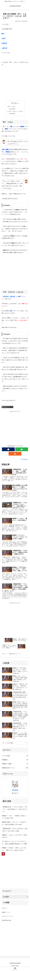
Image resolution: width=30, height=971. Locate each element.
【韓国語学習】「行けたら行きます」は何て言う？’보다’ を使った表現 (14, 830)
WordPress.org (6, 920)
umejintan (15, 790)
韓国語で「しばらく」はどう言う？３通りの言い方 (14, 836)
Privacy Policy (15, 965)
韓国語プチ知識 (15, 763)
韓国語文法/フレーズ (8, 407)
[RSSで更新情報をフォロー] (15, 454)
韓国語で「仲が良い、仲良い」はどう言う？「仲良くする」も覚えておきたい (14, 849)
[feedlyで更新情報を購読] (21, 449)
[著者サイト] (8, 449)
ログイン (4, 908)
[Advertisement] (15, 83)
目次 (12, 103)
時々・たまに (12, 106)
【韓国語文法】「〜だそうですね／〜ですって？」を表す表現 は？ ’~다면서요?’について (15, 809)
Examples (12, 108)
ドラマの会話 (15, 755)
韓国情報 (15, 759)
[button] (26, 743)
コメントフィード (7, 916)
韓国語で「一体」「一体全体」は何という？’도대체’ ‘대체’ (14, 817)
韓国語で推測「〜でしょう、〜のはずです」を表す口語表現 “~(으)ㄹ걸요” (14, 823)
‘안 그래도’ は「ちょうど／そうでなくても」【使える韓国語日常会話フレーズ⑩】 (14, 842)
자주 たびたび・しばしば (16, 111)
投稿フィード (6, 912)
